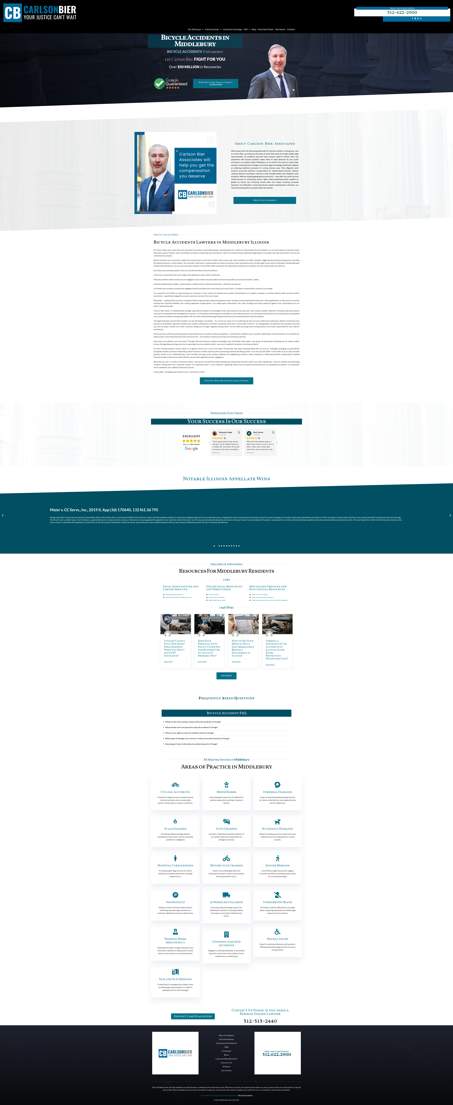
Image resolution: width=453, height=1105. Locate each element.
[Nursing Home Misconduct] (175, 932)
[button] (276, 442)
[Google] (418, 18)
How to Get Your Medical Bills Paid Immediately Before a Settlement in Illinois (243, 648)
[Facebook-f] (412, 18)
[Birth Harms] (226, 785)
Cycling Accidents (175, 792)
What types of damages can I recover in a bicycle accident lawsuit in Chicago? (197, 738)
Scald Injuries (175, 829)
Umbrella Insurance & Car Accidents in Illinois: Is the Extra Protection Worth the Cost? (277, 649)
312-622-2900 (402, 12)
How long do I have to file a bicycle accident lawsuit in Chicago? (191, 744)
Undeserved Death (277, 902)
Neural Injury (277, 939)
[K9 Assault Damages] (278, 821)
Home (202, 1095)
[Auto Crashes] (226, 821)
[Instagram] (420, 18)
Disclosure (280, 29)
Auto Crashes (226, 829)
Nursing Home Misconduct (175, 941)
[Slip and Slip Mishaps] (175, 972)
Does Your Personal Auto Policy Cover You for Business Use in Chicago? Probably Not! (209, 648)
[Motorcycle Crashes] (226, 858)
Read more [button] (216, 453)
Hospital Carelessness (175, 865)
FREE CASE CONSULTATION (276, 1051)
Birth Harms (226, 792)
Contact (291, 29)
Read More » (168, 662)
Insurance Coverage (232, 29)
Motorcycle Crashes (226, 865)
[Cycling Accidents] (175, 785)
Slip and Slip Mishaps (175, 979)
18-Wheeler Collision (226, 902)
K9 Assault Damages (277, 829)
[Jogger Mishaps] (278, 858)
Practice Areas (212, 29)
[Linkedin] (415, 18)
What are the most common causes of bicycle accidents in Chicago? (193, 722)
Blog (254, 29)
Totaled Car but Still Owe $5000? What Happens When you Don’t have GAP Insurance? (174, 648)
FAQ (245, 29)
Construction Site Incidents (226, 943)
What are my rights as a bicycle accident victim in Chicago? (189, 733)
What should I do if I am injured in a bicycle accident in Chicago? (191, 727)
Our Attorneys (194, 29)
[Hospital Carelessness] (175, 858)
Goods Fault (175, 902)
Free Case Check (265, 29)
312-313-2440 (260, 1021)
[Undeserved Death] (278, 895)
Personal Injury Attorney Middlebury (222, 1095)
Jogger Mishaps (278, 865)
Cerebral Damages (277, 792)
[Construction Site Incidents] (226, 934)
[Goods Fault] (175, 895)
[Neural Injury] (278, 932)
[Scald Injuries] (175, 821)
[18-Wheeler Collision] (226, 895)
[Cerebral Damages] (278, 785)
